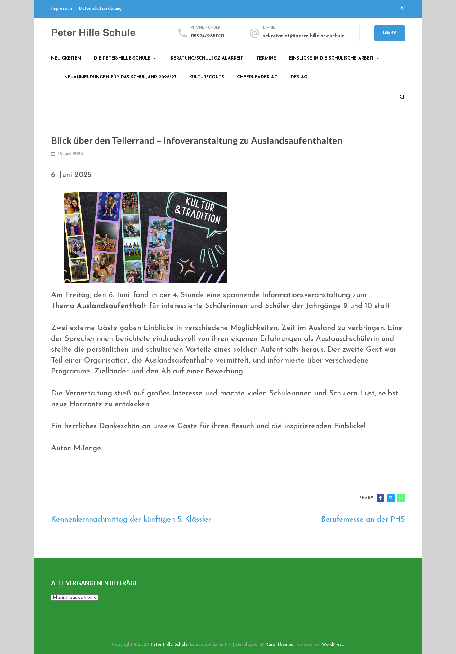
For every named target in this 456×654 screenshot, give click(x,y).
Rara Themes (279, 644)
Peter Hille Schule (93, 32)
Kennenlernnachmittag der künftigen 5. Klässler (131, 520)
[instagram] (403, 8)
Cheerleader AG (257, 77)
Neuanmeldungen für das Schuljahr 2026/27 (120, 77)
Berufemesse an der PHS (363, 520)
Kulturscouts (206, 77)
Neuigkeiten (66, 58)
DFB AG (299, 77)
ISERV (389, 33)
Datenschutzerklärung (100, 8)
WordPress (332, 644)
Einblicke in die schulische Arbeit (331, 58)
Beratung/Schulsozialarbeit (207, 58)
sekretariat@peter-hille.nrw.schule (303, 35)
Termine (266, 58)
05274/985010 (207, 35)
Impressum (61, 8)
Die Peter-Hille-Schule (122, 58)
